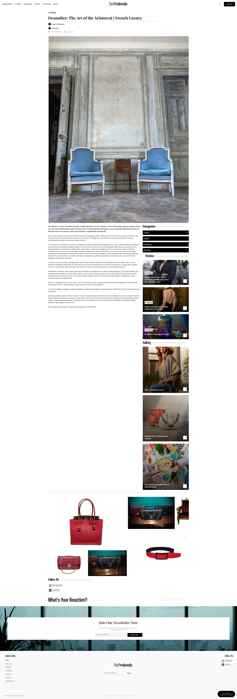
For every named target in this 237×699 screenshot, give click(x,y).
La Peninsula (118, 4)
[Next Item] (184, 536)
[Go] (185, 281)
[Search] (220, 4)
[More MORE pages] (58, 4)
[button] (229, 4)
